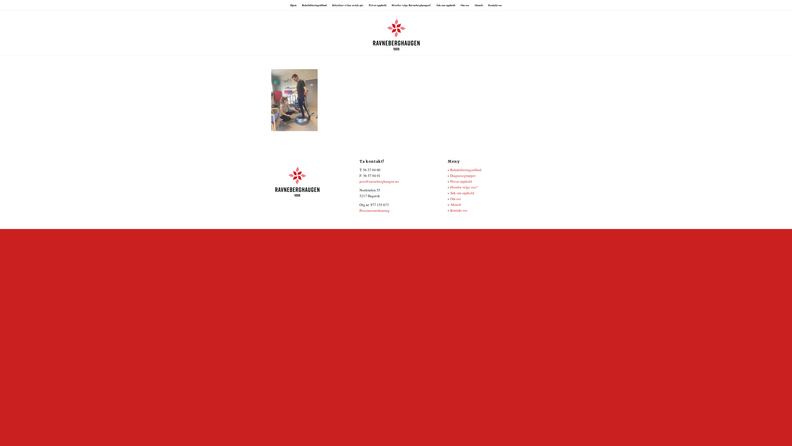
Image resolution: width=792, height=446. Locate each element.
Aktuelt (455, 204)
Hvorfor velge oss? (463, 187)
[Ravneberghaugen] (396, 33)
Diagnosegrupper (463, 175)
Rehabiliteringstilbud (465, 169)
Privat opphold (461, 181)
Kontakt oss (458, 210)
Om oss (455, 198)
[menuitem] (293, 5)
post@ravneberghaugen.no (379, 181)
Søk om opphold (462, 193)
